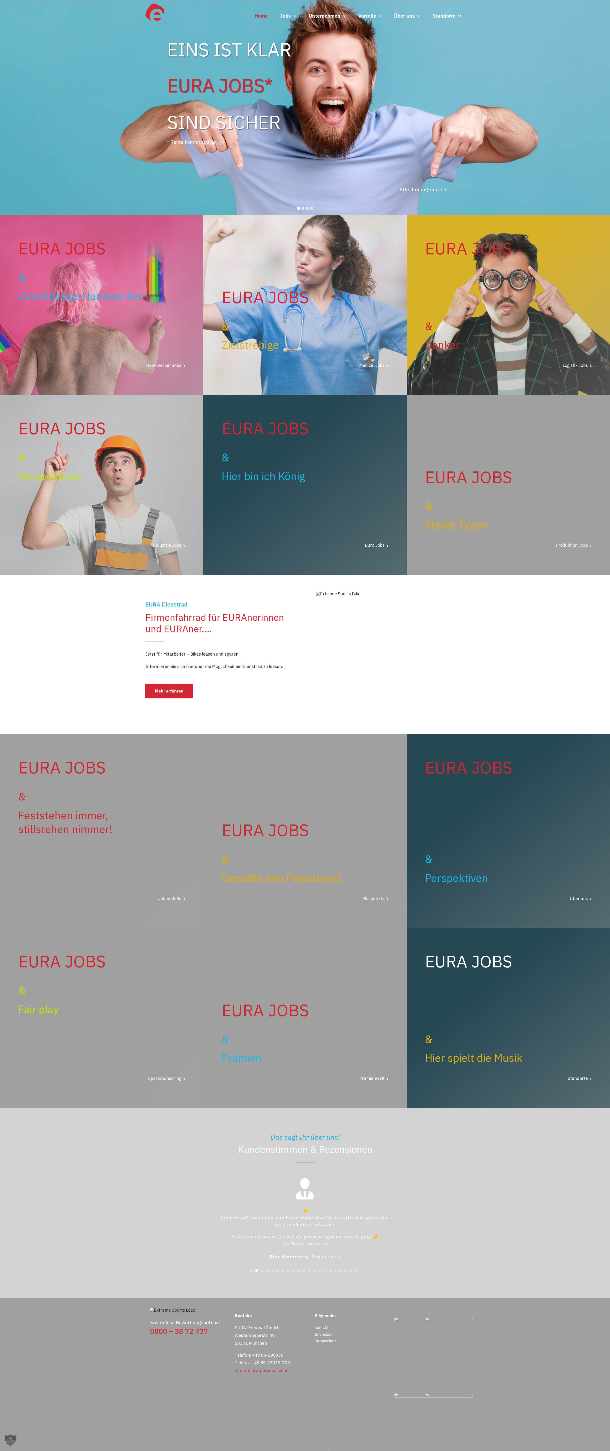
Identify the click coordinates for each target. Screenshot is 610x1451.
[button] (10, 1440)
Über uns (579, 898)
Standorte (578, 1078)
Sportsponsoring (164, 1078)
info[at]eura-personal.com (261, 1397)
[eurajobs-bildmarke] (154, 5)
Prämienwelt (372, 1078)
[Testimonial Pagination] (251, 1296)
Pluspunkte (373, 898)
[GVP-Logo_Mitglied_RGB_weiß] (418, 1345)
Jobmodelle (169, 898)
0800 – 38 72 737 (179, 1357)
